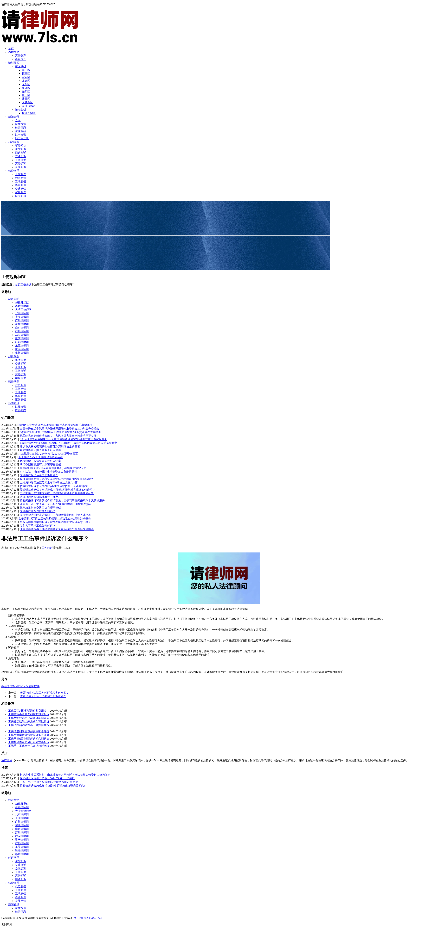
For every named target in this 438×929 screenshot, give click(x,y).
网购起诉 (20, 152)
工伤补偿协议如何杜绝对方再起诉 (28, 742)
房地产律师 (29, 113)
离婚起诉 (20, 163)
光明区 (26, 91)
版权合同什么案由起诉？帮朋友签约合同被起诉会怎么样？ (55, 522)
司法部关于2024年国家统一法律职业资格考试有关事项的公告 (57, 493)
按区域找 (20, 66)
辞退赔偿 (20, 185)
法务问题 (20, 195)
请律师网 (6, 760)
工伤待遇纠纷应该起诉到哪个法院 (28, 731)
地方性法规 (22, 138)
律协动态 (20, 127)
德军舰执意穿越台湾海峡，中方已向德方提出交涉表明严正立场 (58, 435)
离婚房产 (20, 59)
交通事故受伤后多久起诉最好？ (39, 475)
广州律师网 (22, 320)
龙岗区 (26, 80)
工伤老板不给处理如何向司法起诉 (28, 714)
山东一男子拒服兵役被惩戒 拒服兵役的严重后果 (49, 781)
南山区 (26, 70)
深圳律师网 (22, 324)
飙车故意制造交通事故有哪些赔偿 (40, 507)
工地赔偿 (20, 181)
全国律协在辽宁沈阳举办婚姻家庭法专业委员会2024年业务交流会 (59, 428)
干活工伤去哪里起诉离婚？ (43, 696)
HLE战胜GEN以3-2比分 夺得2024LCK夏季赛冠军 (48, 453)
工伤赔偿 (20, 174)
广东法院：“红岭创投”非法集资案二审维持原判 (48, 471)
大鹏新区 (27, 102)
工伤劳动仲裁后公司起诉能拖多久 (28, 717)
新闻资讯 (13, 116)
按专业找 (20, 109)
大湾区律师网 (23, 309)
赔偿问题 (13, 170)
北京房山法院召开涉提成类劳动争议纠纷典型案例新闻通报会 (57, 529)
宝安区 (26, 77)
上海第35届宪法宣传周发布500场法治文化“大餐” (49, 482)
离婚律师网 (22, 306)
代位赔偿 (20, 177)
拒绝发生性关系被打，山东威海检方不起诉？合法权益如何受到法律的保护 (65, 774)
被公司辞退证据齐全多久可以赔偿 (40, 450)
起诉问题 (13, 141)
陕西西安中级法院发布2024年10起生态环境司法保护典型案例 (55, 424)
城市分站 (13, 298)
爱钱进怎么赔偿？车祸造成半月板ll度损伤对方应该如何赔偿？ (57, 489)
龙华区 (26, 84)
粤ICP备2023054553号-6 (88, 917)
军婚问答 (20, 145)
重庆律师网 (22, 338)
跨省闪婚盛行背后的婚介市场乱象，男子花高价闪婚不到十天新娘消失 (62, 500)
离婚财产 (20, 55)
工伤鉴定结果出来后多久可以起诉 (28, 721)
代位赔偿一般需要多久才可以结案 (40, 460)
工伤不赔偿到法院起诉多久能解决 (28, 738)
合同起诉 (20, 167)
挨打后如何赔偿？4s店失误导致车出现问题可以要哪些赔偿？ (56, 478)
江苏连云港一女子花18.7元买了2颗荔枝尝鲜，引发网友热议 (56, 504)
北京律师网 (22, 313)
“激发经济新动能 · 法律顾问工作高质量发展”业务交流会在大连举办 (60, 432)
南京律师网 (22, 327)
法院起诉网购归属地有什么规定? (39, 496)
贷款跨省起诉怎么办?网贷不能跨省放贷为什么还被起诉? (54, 486)
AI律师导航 (22, 302)
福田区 (26, 73)
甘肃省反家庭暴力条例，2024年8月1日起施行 (47, 778)
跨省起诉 (20, 149)
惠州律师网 (22, 352)
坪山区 (26, 95)
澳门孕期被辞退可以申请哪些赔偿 (40, 464)
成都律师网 (22, 342)
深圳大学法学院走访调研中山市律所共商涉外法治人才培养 (55, 514)
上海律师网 (22, 316)
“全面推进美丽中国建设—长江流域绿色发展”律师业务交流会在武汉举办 (63, 439)
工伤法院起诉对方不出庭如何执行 (28, 725)
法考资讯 (20, 134)
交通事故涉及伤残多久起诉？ (37, 511)
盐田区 (26, 98)
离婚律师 (13, 52)
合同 (18, 120)
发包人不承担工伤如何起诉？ (37, 525)
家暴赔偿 (20, 192)
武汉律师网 (22, 334)
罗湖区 (26, 88)
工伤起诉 (20, 159)
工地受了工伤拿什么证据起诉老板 (28, 745)
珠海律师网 (22, 349)
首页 (11, 48)
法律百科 (20, 131)
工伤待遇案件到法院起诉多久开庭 (28, 735)
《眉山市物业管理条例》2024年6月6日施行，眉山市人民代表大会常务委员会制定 (67, 442)
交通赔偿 (20, 188)
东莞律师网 (22, 345)
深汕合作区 (29, 105)
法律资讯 (20, 123)
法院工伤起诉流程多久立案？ (44, 692)
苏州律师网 (22, 331)
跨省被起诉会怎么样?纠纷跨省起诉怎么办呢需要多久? (52, 785)
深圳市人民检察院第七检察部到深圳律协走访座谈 (50, 446)
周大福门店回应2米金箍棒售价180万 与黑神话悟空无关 (53, 468)
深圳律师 (13, 62)
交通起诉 (20, 156)
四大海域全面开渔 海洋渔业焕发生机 (40, 457)
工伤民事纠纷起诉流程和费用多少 (28, 710)
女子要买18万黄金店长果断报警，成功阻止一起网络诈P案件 (54, 518)
